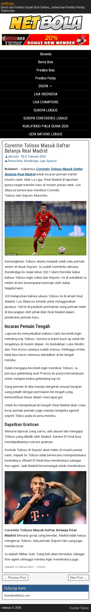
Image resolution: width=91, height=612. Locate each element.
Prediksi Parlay (45, 78)
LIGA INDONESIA (45, 94)
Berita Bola (45, 62)
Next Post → (78, 577)
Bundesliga (31, 161)
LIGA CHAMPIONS (45, 102)
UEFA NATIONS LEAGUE (45, 134)
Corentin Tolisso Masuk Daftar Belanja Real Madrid (37, 148)
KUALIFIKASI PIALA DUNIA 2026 (45, 126)
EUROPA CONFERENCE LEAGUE (45, 118)
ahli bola (13, 156)
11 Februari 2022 (35, 156)
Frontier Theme (79, 608)
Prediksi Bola (45, 70)
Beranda (45, 54)
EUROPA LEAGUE (45, 110)
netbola (7, 3)
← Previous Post (15, 577)
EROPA (43, 86)
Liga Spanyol (48, 161)
